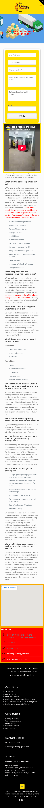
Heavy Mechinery (12, 726)
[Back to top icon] (22, 786)
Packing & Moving (12, 718)
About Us (9, 692)
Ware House (10, 728)
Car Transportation (13, 721)
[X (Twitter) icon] (22, 800)
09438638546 (13, 643)
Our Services (10, 694)
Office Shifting (11, 723)
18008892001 (13, 648)
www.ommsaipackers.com (17, 659)
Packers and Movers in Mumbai (17, 704)
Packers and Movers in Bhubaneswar (20, 699)
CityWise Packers (12, 696)
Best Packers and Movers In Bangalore (21, 701)
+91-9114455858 (12, 742)
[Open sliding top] (41, 2)
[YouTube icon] (24, 800)
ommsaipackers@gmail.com (18, 653)
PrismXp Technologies (27, 796)
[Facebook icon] (19, 800)
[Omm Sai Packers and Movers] (22, 7)
